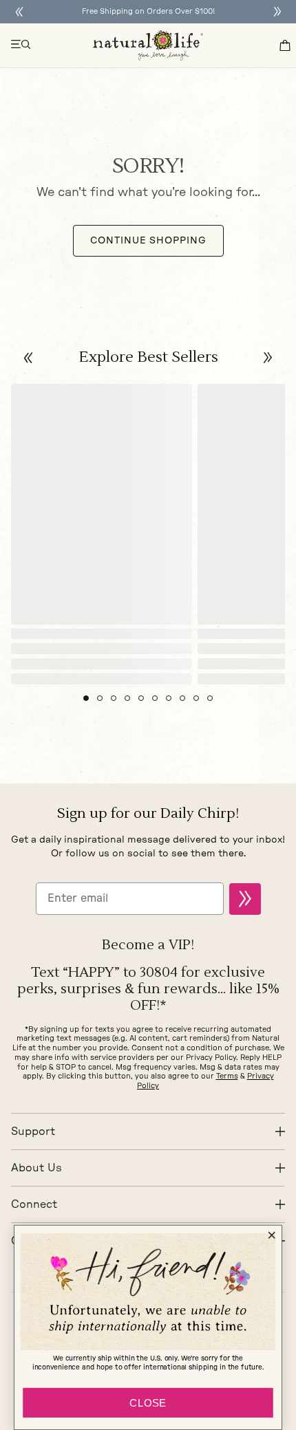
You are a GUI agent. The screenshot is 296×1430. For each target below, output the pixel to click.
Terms (227, 1076)
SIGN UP (245, 899)
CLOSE (148, 1403)
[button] (29, 358)
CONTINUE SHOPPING (148, 241)
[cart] (284, 45)
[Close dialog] (271, 1235)
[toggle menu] (21, 45)
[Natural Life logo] (148, 45)
